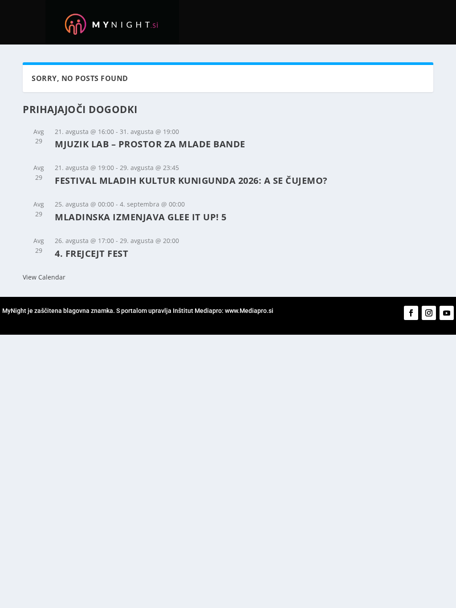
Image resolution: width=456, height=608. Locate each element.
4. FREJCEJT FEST (91, 253)
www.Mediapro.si (250, 310)
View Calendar (44, 277)
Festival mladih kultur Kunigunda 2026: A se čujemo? (191, 180)
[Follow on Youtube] (447, 313)
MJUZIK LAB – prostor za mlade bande (150, 144)
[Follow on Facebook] (411, 313)
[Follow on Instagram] (429, 313)
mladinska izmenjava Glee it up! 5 (141, 217)
